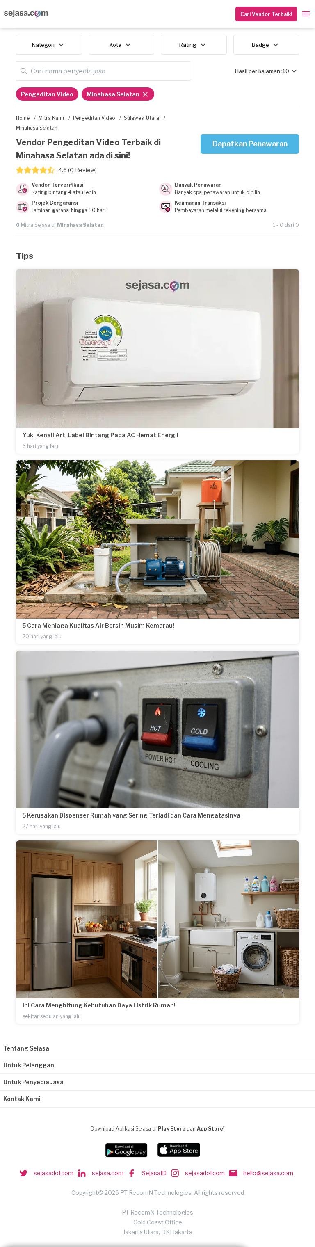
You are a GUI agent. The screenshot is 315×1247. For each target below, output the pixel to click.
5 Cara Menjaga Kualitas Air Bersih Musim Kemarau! (98, 625)
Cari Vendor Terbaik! (266, 14)
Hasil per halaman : (259, 71)
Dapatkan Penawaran (250, 143)
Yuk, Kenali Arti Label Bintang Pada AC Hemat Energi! (100, 435)
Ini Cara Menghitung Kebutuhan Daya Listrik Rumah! (99, 1005)
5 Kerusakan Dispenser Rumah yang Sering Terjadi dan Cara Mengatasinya (131, 815)
